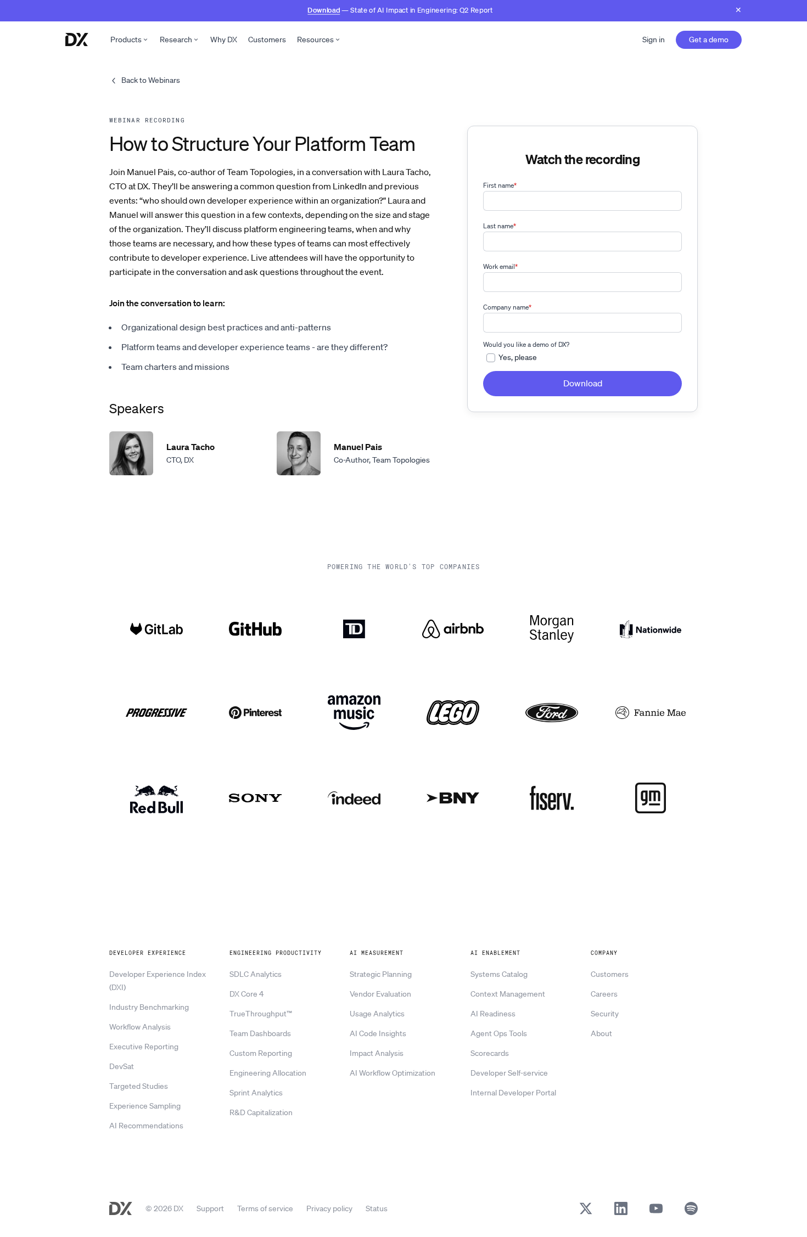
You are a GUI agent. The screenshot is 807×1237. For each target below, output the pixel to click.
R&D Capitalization (261, 1112)
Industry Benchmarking (149, 1007)
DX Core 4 (246, 994)
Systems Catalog (499, 974)
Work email (500, 266)
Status (377, 1208)
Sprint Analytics (256, 1093)
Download (323, 9)
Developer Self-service (509, 1073)
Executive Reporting (143, 1047)
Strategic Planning (381, 974)
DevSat (121, 1066)
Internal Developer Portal (513, 1093)
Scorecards (489, 1053)
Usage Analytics (377, 1014)
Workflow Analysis (140, 1027)
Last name (499, 225)
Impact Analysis (377, 1053)
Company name (507, 307)
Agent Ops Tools (498, 1033)
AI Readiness (492, 1014)
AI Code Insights (378, 1033)
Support (210, 1208)
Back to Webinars (150, 80)
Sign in (653, 39)
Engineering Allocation (267, 1073)
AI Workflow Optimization (392, 1073)
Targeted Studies (138, 1086)
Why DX (223, 39)
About (601, 1033)
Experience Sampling (145, 1106)
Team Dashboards (260, 1033)
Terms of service (265, 1208)
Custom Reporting (260, 1053)
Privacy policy (329, 1208)
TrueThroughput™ (260, 1014)
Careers (604, 994)
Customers (267, 39)
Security (605, 1014)
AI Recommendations (146, 1126)
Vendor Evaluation (380, 994)
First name (500, 185)
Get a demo (708, 39)
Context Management (507, 994)
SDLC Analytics (255, 974)
